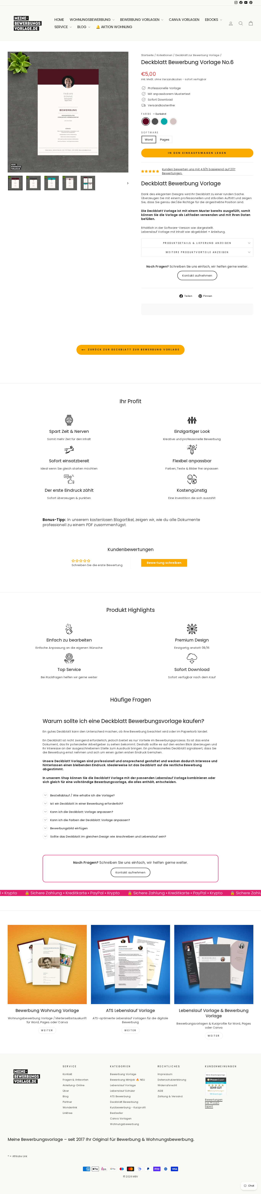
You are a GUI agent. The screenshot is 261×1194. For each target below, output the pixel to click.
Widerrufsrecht (167, 1085)
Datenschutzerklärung (172, 1079)
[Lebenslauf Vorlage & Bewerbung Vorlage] (213, 964)
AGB (160, 1090)
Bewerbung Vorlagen (140, 19)
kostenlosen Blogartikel (112, 519)
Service (61, 26)
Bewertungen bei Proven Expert (213, 1103)
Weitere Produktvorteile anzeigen (197, 252)
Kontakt (67, 1074)
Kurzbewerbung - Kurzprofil (128, 1107)
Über (66, 1090)
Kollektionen (165, 55)
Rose (173, 121)
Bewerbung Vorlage (123, 1074)
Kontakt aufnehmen (197, 275)
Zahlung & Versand (170, 1096)
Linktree (68, 1113)
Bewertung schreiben (164, 563)
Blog (82, 26)
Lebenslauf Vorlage (123, 1085)
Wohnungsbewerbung (91, 19)
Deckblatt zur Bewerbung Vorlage (197, 55)
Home (59, 19)
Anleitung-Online (74, 1085)
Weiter (47, 1030)
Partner (67, 1102)
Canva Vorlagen (184, 19)
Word (149, 140)
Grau (155, 121)
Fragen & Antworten (75, 1079)
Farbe (153, 114)
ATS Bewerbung (120, 1096)
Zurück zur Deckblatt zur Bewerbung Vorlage (133, 349)
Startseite (147, 55)
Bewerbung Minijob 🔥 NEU (127, 1079)
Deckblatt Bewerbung (124, 1102)
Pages (164, 140)
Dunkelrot (146, 121)
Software (150, 132)
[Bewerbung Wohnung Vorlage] (47, 964)
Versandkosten (172, 79)
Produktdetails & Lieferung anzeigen (197, 243)
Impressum (165, 1074)
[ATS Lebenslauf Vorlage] (130, 964)
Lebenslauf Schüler (122, 1090)
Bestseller (116, 1113)
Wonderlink (70, 1107)
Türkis (164, 121)
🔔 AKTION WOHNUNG (114, 26)
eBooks (212, 19)
